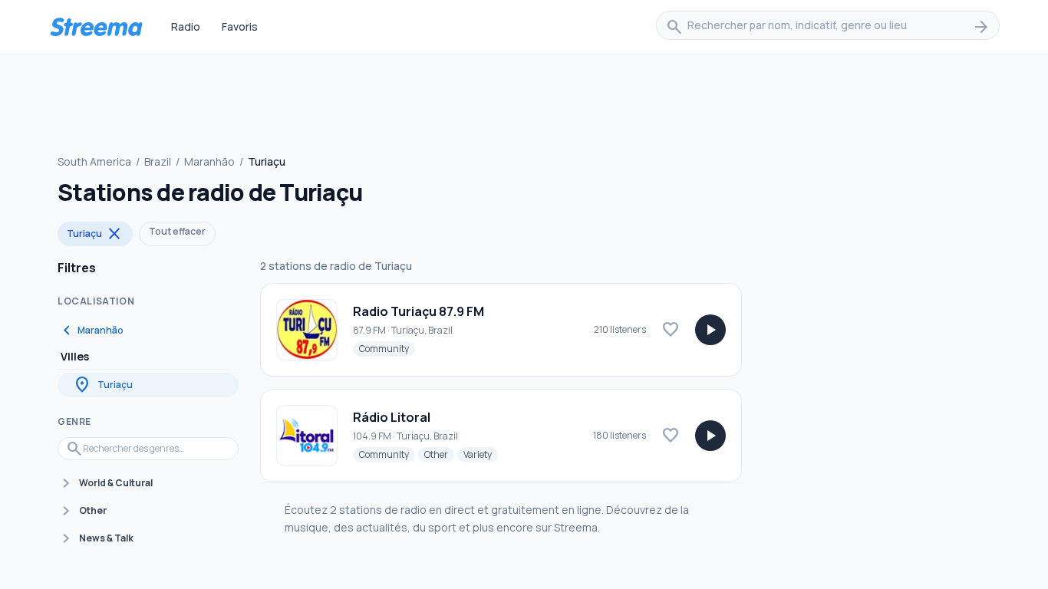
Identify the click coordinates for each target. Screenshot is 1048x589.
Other (439, 454)
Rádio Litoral (391, 417)
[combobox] (828, 27)
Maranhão (209, 161)
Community (387, 348)
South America (94, 161)
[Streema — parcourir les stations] (95, 27)
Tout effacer (177, 231)
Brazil (157, 161)
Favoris (240, 26)
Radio (185, 26)
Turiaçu (95, 234)
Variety (480, 454)
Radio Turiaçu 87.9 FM (418, 311)
